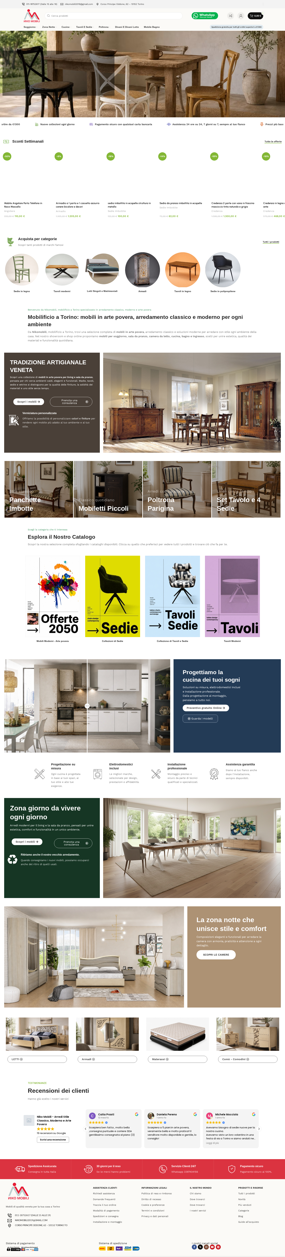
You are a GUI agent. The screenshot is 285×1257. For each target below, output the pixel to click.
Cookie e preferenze (153, 1205)
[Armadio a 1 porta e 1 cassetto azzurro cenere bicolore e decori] (77, 175)
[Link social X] (200, 1247)
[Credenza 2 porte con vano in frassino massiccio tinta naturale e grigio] (233, 175)
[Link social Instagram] (206, 1247)
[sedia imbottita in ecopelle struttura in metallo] (129, 175)
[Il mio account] (241, 15)
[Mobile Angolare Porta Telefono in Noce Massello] (26, 175)
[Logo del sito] (31, 15)
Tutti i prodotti (246, 1193)
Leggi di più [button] (154, 1143)
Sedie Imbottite (117, 211)
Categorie (243, 1210)
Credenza (216, 211)
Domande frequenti (104, 1199)
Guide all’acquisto (248, 1222)
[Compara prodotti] (230, 15)
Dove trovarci (197, 1199)
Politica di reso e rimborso (156, 1193)
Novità (241, 1199)
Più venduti (244, 1205)
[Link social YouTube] (212, 1247)
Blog (240, 1216)
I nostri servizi (198, 1210)
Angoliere (9, 211)
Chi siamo (195, 1193)
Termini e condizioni (152, 1210)
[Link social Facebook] (194, 1247)
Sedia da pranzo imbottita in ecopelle (181, 203)
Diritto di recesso (151, 1199)
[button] (258, 1128)
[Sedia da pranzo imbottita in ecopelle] (181, 175)
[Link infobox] (39, 4)
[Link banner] (38, 489)
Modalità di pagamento (106, 1210)
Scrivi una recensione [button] (53, 1139)
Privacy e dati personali (154, 1216)
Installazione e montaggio (107, 1222)
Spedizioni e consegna (105, 1216)
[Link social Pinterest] (218, 1247)
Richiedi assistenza (104, 1193)
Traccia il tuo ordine (104, 1205)
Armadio (61, 211)
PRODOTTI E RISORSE (250, 1187)
